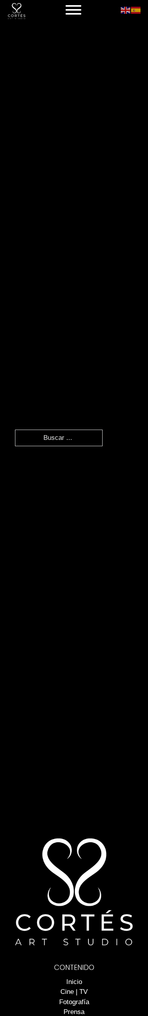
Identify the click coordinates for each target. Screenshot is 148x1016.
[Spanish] (136, 9)
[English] (126, 9)
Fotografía (74, 1002)
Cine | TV (74, 991)
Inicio (74, 982)
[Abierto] (73, 10)
